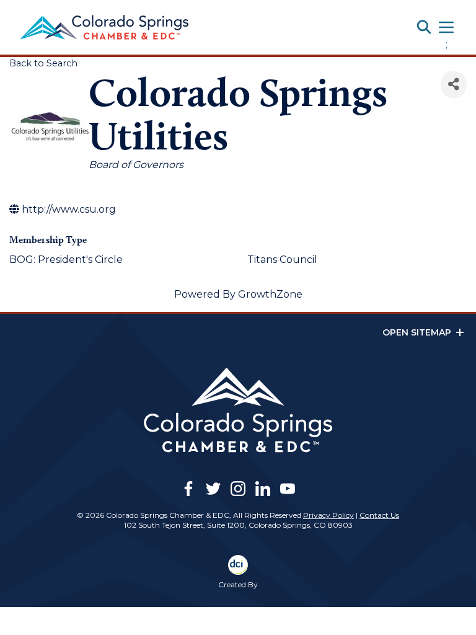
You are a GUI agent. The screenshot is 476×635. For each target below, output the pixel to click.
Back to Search (43, 63)
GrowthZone (270, 294)
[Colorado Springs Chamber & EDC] (104, 27)
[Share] (454, 85)
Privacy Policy (328, 515)
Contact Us (379, 515)
